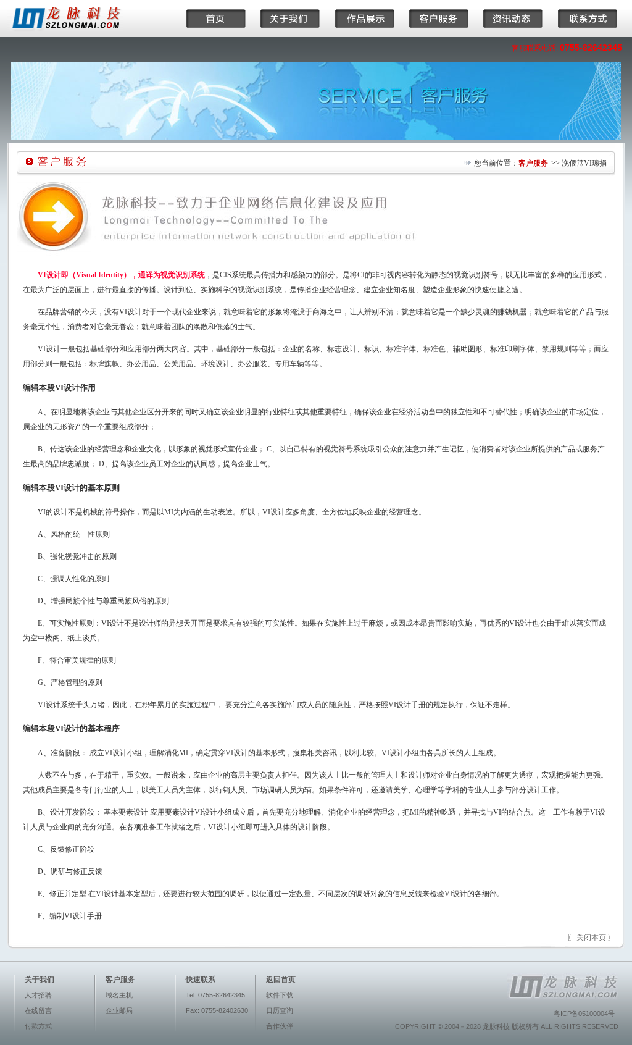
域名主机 (119, 995)
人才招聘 (38, 995)
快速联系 (200, 979)
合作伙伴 (279, 1026)
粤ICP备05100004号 (584, 1013)
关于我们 (39, 979)
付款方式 (38, 1026)
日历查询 (279, 1010)
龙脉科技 (496, 1026)
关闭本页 (591, 937)
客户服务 (533, 163)
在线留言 (38, 1010)
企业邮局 (119, 1010)
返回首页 (281, 979)
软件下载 (279, 995)
